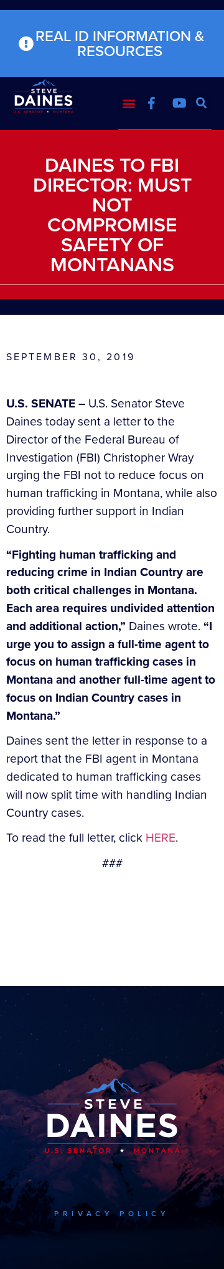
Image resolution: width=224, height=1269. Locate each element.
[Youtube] (179, 103)
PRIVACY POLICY (111, 1213)
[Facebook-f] (151, 103)
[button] (128, 103)
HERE (160, 838)
